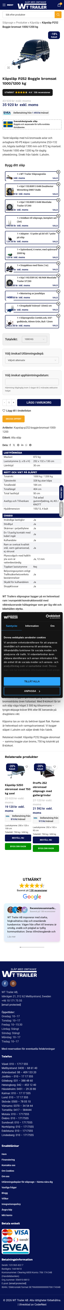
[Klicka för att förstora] (8, 67)
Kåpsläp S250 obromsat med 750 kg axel (18, 789)
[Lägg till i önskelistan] (27, 767)
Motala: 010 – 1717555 (15, 1114)
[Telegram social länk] (30, 445)
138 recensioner (38, 890)
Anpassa (30, 691)
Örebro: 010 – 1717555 (15, 1118)
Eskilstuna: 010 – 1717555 (17, 1130)
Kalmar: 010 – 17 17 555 (16, 1093)
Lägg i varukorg (39, 402)
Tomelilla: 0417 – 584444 (17, 1109)
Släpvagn (7, 22)
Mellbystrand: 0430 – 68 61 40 (19, 1068)
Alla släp (16, 437)
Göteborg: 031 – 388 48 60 (17, 1080)
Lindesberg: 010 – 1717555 (18, 1135)
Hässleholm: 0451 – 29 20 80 (19, 1089)
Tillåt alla (32, 681)
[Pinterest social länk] (18, 445)
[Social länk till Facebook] (10, 445)
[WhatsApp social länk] (26, 445)
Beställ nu (18, 838)
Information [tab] (32, 625)
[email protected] (11, 1004)
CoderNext (40, 1304)
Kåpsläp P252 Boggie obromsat (41, 737)
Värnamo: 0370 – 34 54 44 (17, 1105)
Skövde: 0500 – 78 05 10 (16, 1101)
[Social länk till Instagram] (13, 983)
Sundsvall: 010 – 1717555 (17, 1122)
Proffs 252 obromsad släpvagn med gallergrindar (42, 789)
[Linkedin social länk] (22, 445)
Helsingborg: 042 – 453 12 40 (19, 1084)
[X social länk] (14, 445)
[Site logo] (32, 4)
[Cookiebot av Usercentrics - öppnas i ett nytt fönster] (46, 617)
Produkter (21, 22)
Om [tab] (52, 625)
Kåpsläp (34, 22)
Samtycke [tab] (11, 625)
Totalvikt (11, 339)
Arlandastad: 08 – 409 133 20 (19, 1072)
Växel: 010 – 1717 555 (15, 1064)
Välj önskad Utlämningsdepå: (24, 353)
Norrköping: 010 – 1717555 (18, 1126)
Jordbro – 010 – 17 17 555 (17, 1076)
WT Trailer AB (20, 1300)
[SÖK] (58, 14)
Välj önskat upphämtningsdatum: (27, 375)
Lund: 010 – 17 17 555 (15, 1097)
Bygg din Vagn (18, 846)
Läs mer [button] (11, 936)
